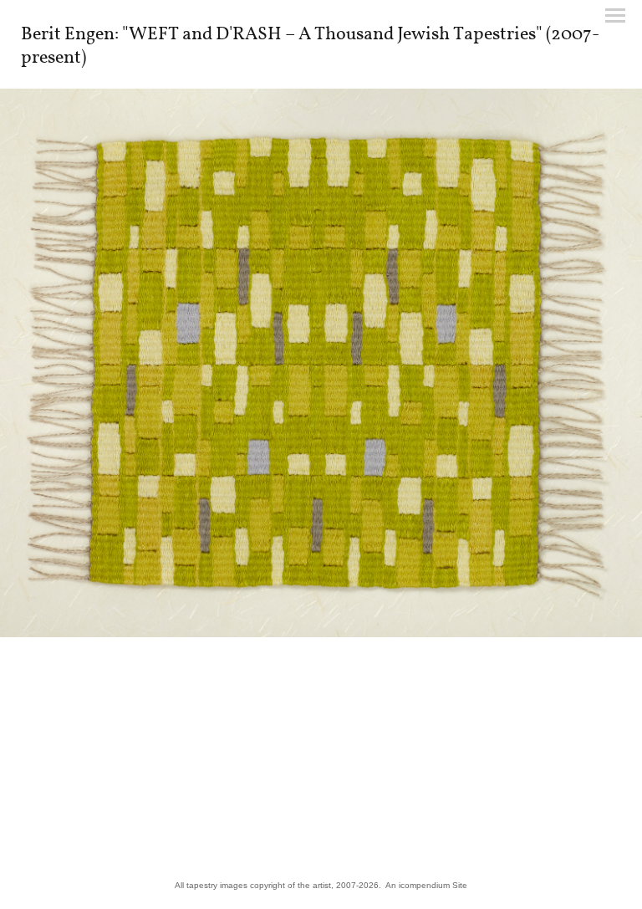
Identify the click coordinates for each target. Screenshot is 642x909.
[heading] (321, 59)
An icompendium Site (426, 885)
